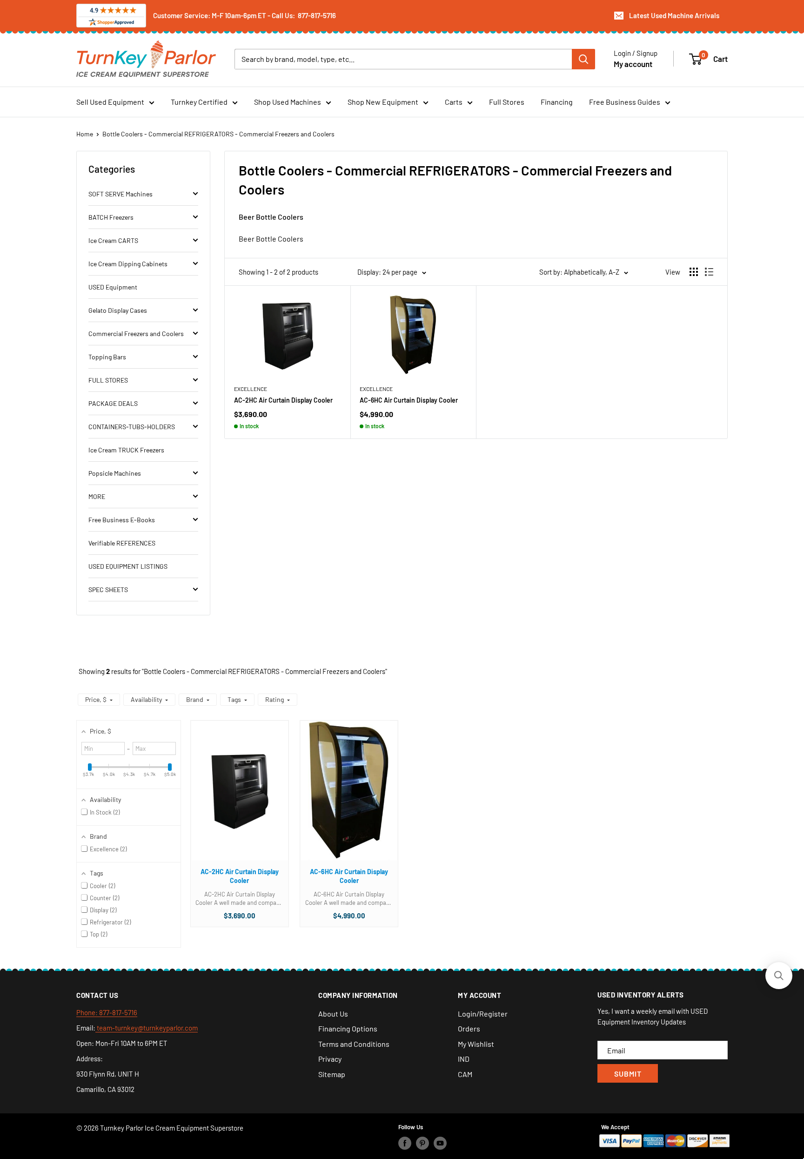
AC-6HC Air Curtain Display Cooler (409, 400)
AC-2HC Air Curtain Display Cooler (283, 400)
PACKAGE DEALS (113, 403)
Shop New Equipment (383, 101)
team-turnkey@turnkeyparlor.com (146, 1028)
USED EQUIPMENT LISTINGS (128, 566)
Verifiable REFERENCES (121, 543)
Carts (453, 101)
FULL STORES (108, 380)
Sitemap (331, 1074)
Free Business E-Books (121, 520)
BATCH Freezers (111, 217)
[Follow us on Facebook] (404, 1142)
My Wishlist (476, 1043)
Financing (557, 101)
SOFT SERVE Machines (120, 194)
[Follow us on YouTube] (440, 1142)
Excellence (250, 388)
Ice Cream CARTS (113, 240)
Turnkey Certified (199, 101)
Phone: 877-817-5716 (106, 1012)
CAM (465, 1074)
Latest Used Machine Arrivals (674, 15)
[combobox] (403, 58)
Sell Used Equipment (110, 101)
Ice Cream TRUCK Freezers (126, 450)
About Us (333, 1013)
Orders (469, 1028)
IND (463, 1058)
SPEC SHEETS (108, 589)
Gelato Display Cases (117, 310)
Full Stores (506, 101)
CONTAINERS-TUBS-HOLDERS (131, 427)
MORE (96, 496)
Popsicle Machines (114, 473)
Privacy (330, 1058)
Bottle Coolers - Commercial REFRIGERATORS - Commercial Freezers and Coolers (218, 134)
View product (235, 799)
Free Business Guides (624, 101)
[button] (99, 700)
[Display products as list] (709, 272)
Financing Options (347, 1028)
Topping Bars (107, 357)
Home (84, 134)
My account (633, 63)
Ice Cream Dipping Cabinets (128, 264)
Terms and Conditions (353, 1043)
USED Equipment (112, 287)
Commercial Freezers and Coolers (136, 333)
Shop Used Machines (287, 101)
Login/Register (483, 1013)
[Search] (583, 58)
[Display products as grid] (694, 272)
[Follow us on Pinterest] (422, 1142)
